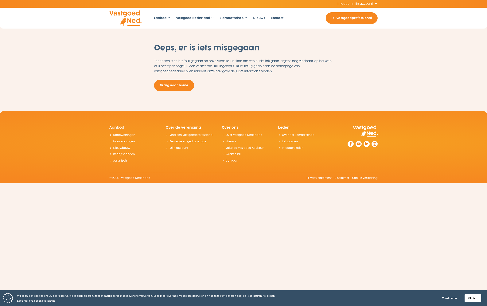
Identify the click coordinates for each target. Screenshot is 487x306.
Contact (277, 18)
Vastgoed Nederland (193, 18)
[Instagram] (375, 144)
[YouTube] (359, 144)
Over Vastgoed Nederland (244, 135)
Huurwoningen (124, 141)
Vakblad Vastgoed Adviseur (245, 148)
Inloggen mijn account (355, 4)
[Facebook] (351, 144)
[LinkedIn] (367, 144)
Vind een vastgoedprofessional (191, 135)
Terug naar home (174, 85)
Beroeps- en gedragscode (187, 141)
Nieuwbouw (121, 148)
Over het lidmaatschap (298, 135)
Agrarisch (120, 160)
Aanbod (160, 18)
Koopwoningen (124, 135)
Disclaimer (341, 178)
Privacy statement (319, 178)
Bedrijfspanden (124, 154)
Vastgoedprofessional (354, 18)
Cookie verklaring (365, 178)
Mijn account (178, 148)
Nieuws (259, 18)
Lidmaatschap (232, 18)
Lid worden (290, 141)
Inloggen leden (292, 148)
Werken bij (233, 154)
